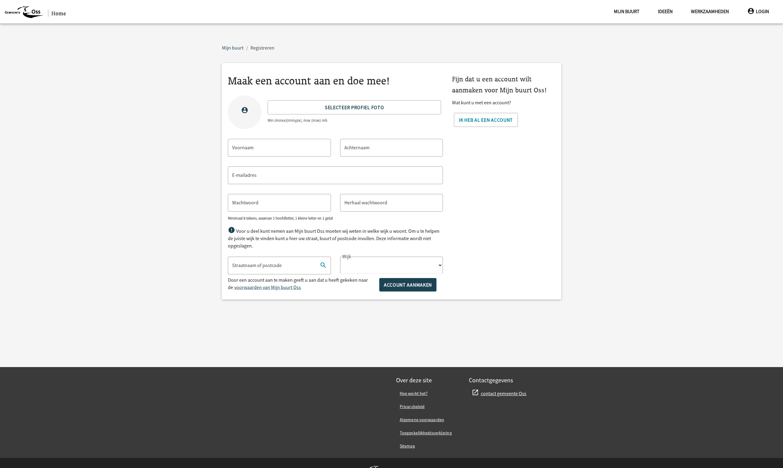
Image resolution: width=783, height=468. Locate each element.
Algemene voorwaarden (422, 419)
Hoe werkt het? (414, 393)
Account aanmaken (408, 285)
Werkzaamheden (710, 11)
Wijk (346, 256)
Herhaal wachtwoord (365, 202)
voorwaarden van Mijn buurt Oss (267, 287)
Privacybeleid (412, 406)
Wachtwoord (245, 202)
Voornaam (243, 147)
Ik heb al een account (486, 120)
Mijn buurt (627, 11)
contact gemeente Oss (504, 393)
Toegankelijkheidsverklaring (426, 433)
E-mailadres (244, 175)
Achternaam (356, 147)
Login (762, 11)
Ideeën (665, 11)
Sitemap (407, 446)
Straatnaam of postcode (257, 265)
